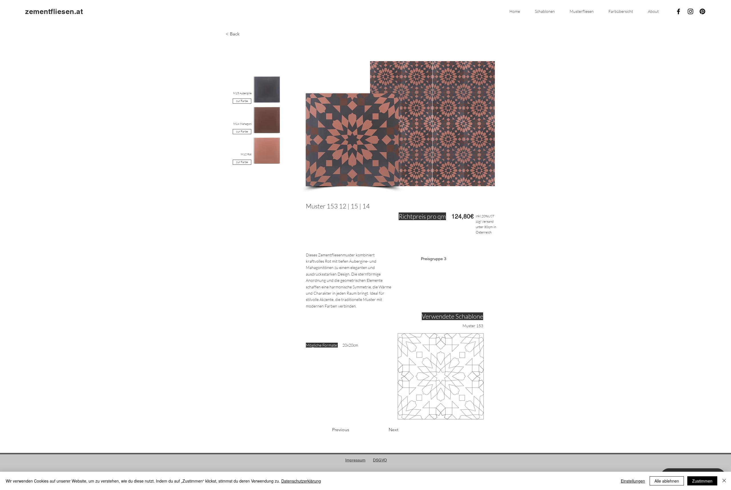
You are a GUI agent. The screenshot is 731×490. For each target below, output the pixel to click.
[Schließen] (724, 480)
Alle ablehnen (666, 481)
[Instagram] (690, 11)
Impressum (355, 460)
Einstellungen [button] (633, 481)
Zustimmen (702, 481)
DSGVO (380, 460)
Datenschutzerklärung (301, 481)
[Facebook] (678, 11)
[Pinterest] (702, 11)
